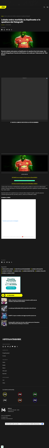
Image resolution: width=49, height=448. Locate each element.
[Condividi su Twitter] (11, 29)
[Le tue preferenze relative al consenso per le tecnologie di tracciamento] (2, 447)
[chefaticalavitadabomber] (9, 394)
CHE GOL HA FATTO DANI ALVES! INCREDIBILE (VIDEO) (24, 183)
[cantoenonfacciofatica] (24, 394)
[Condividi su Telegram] (6, 29)
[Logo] (3, 7)
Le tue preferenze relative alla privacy (30, 423)
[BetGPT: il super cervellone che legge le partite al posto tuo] (4, 316)
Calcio (5, 16)
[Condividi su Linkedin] (9, 29)
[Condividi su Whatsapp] (4, 29)
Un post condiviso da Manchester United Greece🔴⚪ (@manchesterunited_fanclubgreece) (20, 236)
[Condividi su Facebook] (1, 29)
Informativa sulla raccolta (12, 423)
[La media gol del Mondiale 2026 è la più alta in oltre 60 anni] (4, 308)
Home (2, 16)
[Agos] (24, 285)
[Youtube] (12, 346)
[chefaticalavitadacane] (39, 400)
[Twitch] (5, 346)
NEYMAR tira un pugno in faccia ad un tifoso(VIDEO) (24, 177)
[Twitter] (17, 346)
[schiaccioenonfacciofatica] (24, 400)
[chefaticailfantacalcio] (39, 394)
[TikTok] (10, 346)
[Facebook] (15, 346)
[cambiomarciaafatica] (9, 400)
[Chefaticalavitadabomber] (25, 339)
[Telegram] (7, 346)
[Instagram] (3, 346)
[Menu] (47, 7)
